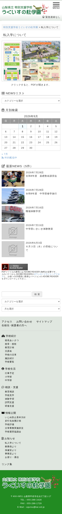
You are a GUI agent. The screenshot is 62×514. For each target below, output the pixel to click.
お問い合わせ (24, 321)
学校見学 (9, 395)
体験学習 (9, 399)
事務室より (11, 453)
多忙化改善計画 (13, 421)
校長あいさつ (12, 340)
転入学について (13, 443)
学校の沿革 (11, 354)
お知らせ (9, 438)
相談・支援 (11, 387)
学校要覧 (9, 362)
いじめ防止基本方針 (15, 417)
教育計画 (9, 347)
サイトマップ (44, 321)
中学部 (8, 380)
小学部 (8, 377)
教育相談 (9, 391)
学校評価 (9, 424)
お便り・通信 (12, 457)
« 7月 (5, 154)
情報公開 (10, 412)
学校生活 (10, 368)
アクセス (7, 321)
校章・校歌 (11, 344)
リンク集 (7, 464)
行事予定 (9, 373)
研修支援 (9, 406)
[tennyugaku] (31, 61)
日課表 (8, 351)
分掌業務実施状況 (14, 428)
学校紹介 (10, 335)
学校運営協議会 (13, 431)
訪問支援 (9, 402)
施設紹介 (9, 358)
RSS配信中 (10, 157)
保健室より (11, 450)
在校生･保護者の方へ (14, 325)
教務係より (11, 446)
